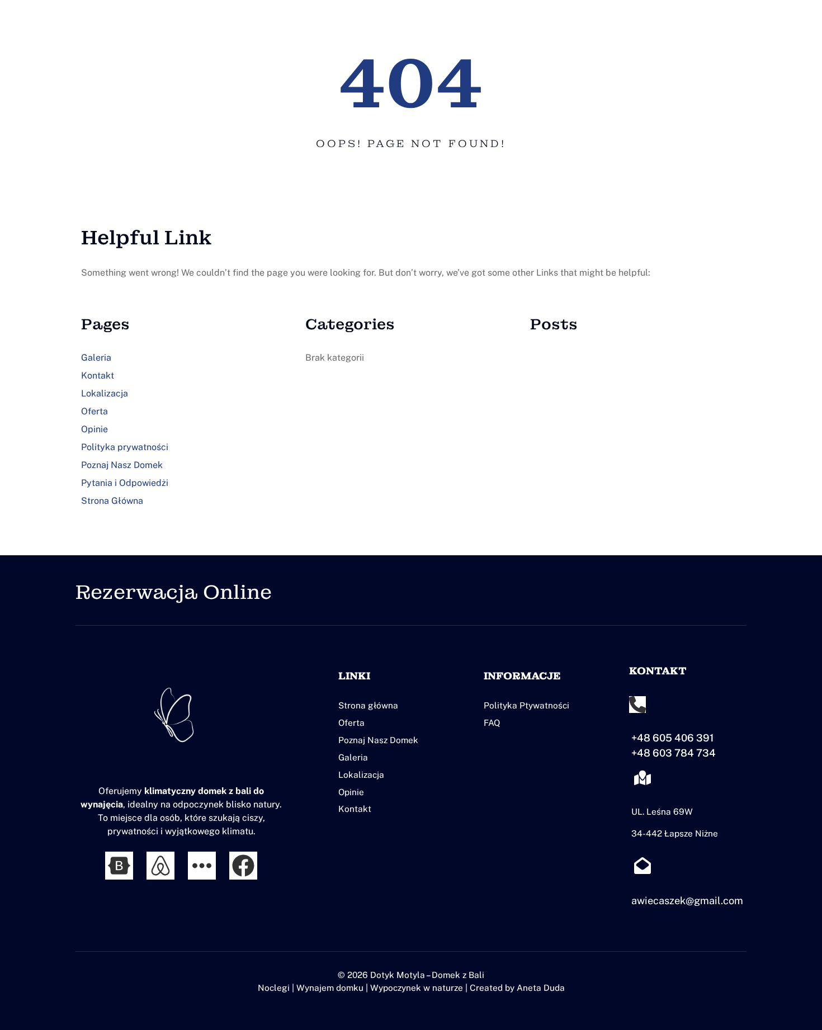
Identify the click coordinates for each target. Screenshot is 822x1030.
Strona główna (368, 705)
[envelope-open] (642, 865)
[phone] (637, 704)
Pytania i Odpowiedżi (124, 483)
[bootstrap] (119, 866)
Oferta (94, 411)
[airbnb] (160, 866)
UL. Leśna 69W (662, 811)
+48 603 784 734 (673, 753)
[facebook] (243, 866)
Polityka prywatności (124, 447)
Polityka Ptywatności (526, 705)
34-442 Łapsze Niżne (674, 833)
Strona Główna (112, 500)
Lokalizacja (104, 393)
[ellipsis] (202, 866)
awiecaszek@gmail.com (687, 900)
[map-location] (642, 778)
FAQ (492, 722)
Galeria (96, 357)
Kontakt (97, 375)
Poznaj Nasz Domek (122, 465)
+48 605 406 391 (672, 738)
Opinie (94, 429)
